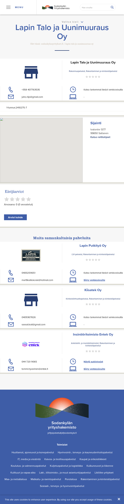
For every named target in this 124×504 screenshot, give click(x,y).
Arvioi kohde (15, 217)
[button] (8, 7)
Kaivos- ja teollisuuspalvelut (60, 459)
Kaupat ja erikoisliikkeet (93, 459)
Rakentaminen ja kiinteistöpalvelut (100, 479)
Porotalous (71, 479)
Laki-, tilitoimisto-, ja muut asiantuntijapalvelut (65, 472)
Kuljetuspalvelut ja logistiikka (66, 465)
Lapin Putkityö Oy (93, 245)
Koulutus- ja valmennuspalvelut (28, 465)
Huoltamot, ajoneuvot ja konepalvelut (33, 452)
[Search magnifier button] (112, 7)
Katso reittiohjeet (100, 137)
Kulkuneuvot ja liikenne (100, 465)
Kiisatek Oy (93, 289)
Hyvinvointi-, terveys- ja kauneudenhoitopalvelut (85, 452)
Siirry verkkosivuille (94, 280)
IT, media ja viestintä (29, 459)
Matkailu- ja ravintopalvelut (46, 479)
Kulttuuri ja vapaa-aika (22, 472)
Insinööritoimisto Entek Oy (93, 334)
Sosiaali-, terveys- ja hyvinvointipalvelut (62, 486)
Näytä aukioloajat (93, 361)
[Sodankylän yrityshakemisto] (55, 7)
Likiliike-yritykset (104, 472)
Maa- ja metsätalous (16, 479)
